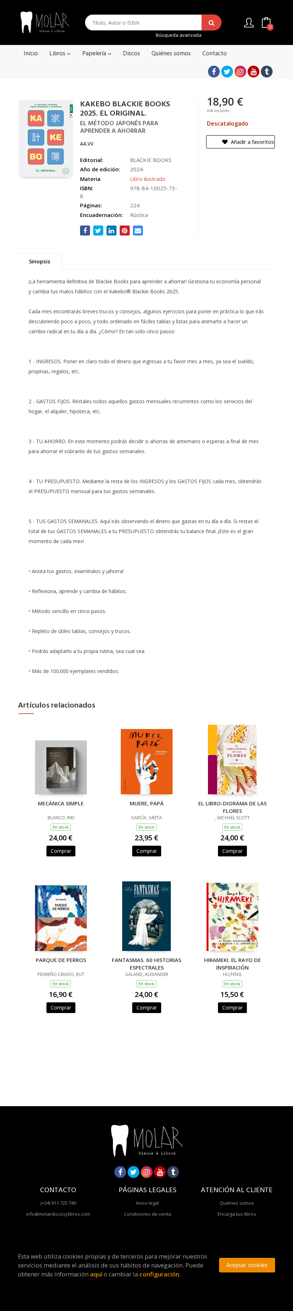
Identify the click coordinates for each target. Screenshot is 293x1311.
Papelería (95, 54)
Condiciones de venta (147, 1214)
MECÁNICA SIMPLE (61, 803)
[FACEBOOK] (214, 71)
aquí (96, 1274)
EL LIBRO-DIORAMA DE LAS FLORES (232, 807)
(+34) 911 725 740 (58, 1203)
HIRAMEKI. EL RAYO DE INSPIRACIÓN (232, 963)
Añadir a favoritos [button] (251, 141)
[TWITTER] (227, 71)
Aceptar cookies (247, 1265)
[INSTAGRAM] (240, 71)
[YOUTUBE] (253, 71)
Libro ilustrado (147, 178)
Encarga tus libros (237, 1214)
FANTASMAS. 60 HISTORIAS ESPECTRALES (146, 963)
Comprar (61, 850)
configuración (159, 1274)
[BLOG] (267, 71)
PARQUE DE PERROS (61, 959)
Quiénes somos (237, 1203)
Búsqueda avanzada (179, 35)
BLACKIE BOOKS (151, 159)
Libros (58, 54)
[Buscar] (212, 23)
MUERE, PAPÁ (147, 803)
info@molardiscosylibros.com (58, 1214)
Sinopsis (39, 261)
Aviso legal (147, 1203)
